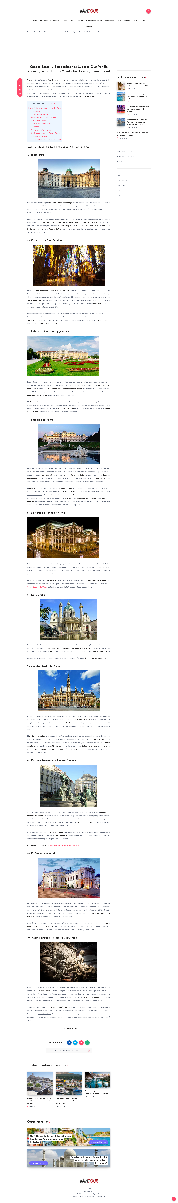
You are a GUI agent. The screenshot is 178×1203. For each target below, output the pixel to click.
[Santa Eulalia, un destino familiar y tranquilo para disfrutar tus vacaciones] (121, 122)
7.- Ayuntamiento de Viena (41, 130)
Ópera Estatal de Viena (37, 587)
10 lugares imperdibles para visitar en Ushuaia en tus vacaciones (67, 1101)
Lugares (65, 20)
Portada (30, 32)
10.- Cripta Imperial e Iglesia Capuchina (46, 139)
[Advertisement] (89, 49)
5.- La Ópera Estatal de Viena (42, 124)
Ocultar (53, 103)
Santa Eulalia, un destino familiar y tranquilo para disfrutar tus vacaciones (137, 122)
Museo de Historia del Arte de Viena (63, 845)
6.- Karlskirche (36, 127)
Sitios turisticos (77, 20)
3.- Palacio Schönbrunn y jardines (43, 117)
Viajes (118, 20)
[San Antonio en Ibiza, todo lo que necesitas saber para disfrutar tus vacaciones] (121, 96)
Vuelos (142, 20)
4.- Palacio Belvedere (39, 120)
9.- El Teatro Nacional (39, 136)
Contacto (89, 1189)
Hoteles (127, 20)
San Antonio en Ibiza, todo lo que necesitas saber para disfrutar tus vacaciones (138, 96)
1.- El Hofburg (36, 111)
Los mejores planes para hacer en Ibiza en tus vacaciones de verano (39, 1101)
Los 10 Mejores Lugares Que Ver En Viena (44, 108)
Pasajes (89, 27)
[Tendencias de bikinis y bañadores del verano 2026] (121, 86)
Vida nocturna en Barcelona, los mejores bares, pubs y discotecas (138, 109)
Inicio (35, 20)
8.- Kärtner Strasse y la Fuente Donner (46, 133)
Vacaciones (109, 20)
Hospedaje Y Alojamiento (49, 20)
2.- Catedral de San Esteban (41, 114)
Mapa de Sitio (89, 1191)
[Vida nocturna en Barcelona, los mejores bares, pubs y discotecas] (121, 109)
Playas (135, 20)
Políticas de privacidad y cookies (89, 1194)
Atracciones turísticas (94, 20)
